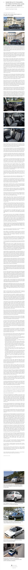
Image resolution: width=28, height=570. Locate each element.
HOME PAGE (7, 9)
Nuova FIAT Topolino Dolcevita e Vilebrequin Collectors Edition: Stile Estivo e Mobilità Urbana (13, 559)
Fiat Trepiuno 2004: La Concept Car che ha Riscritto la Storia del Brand (13, 504)
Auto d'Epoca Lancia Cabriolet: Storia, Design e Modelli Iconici (13, 540)
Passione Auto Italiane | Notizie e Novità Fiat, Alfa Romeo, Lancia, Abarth (15, 3)
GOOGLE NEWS (11, 9)
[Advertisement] (14, 463)
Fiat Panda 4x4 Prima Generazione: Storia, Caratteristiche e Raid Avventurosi (13, 522)
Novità (9, 455)
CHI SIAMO (15, 9)
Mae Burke (16, 566)
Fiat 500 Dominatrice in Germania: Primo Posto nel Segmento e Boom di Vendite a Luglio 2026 (13, 486)
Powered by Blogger (14, 565)
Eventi (6, 455)
